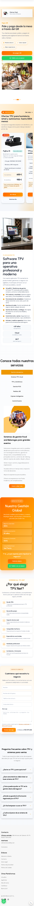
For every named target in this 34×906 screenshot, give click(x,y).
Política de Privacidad (7, 725)
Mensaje (4, 709)
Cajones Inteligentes (17, 396)
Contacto (4, 859)
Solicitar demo (17, 561)
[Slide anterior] (2, 60)
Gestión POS (17, 386)
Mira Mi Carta (5, 883)
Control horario (17, 401)
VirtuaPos (3, 877)
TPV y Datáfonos (17, 382)
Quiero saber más (17, 486)
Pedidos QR (17, 391)
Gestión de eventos (17, 372)
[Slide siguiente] (31, 60)
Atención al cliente (6, 856)
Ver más (28, 112)
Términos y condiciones (24, 724)
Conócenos (4, 847)
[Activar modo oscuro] (31, 903)
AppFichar (4, 880)
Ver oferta (13, 194)
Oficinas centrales (6, 835)
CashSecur (4, 886)
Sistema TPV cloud (17, 377)
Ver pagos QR (17, 53)
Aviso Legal (4, 862)
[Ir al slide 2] (15, 99)
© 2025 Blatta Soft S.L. (7, 896)
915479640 (4, 840)
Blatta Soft (4, 888)
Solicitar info (13, 199)
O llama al (24, 730)
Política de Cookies (6, 867)
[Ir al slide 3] (18, 99)
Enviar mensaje (9, 730)
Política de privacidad (7, 865)
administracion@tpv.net (7, 843)
